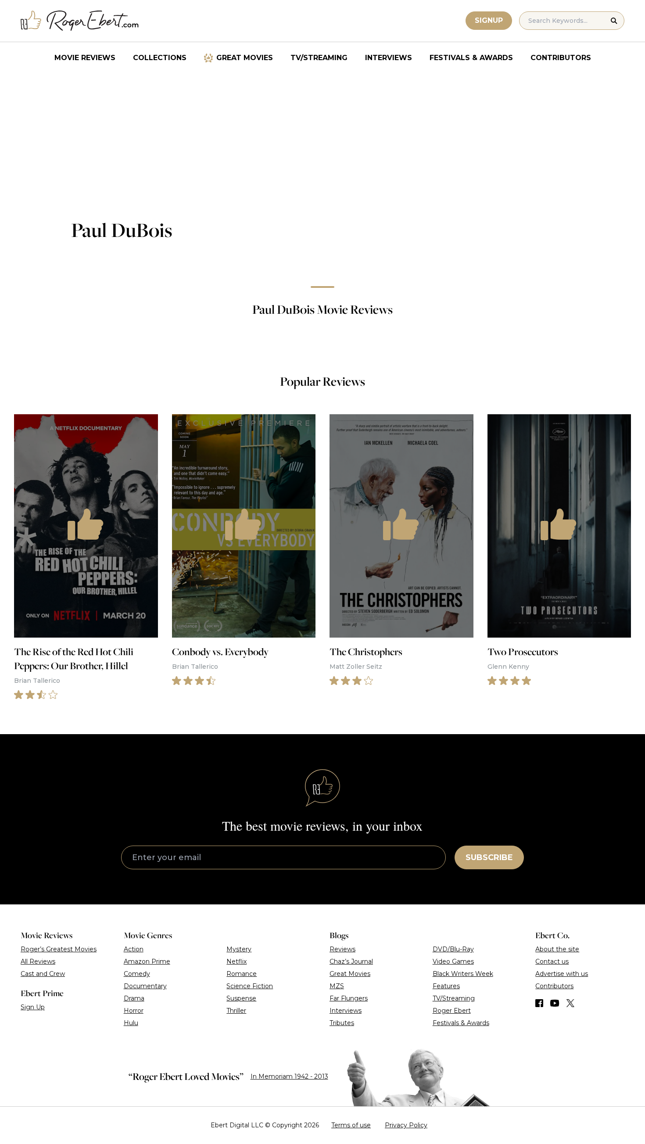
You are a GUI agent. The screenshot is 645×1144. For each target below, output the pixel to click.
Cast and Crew (43, 974)
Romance (241, 974)
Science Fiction (249, 986)
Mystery (238, 949)
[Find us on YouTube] (554, 1003)
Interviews (388, 58)
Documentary (145, 986)
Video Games (453, 961)
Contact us (552, 961)
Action (133, 949)
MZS (337, 986)
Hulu (131, 1023)
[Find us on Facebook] (539, 1003)
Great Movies (244, 58)
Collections (159, 58)
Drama (134, 998)
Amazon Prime (147, 961)
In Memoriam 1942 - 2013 (289, 1076)
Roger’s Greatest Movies (59, 949)
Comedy (137, 974)
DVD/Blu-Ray (453, 949)
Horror (133, 1011)
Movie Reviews (84, 58)
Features (446, 986)
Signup (489, 20)
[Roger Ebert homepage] (80, 21)
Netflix (236, 961)
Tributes (342, 1023)
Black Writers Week (463, 974)
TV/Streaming (319, 58)
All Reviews (38, 961)
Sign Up (33, 1007)
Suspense (241, 998)
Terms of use (351, 1125)
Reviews (342, 949)
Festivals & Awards (471, 58)
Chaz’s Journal (351, 961)
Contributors (560, 58)
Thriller (236, 1011)
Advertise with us (561, 974)
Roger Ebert (452, 1011)
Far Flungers (349, 998)
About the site (557, 949)
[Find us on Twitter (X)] (570, 1003)
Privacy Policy (406, 1125)
